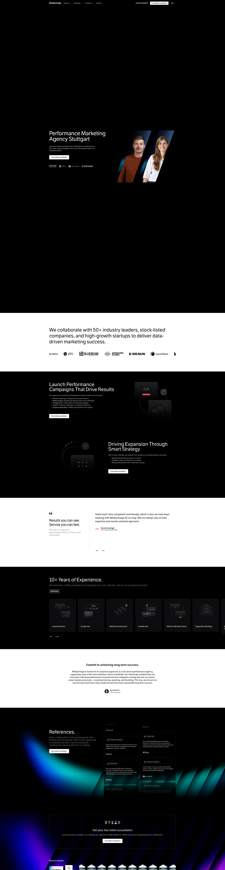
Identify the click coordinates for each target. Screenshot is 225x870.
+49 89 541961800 (141, 3)
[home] (55, 3)
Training (98, 3)
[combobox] (173, 3)
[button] (67, 3)
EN (172, 3)
